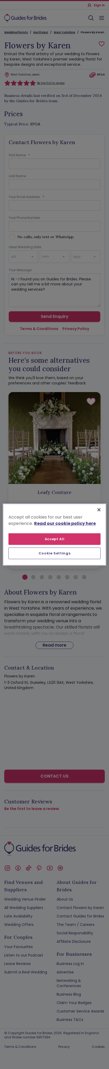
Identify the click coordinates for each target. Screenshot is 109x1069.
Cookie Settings (55, 553)
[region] (54, 534)
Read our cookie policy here (65, 523)
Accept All (55, 538)
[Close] (99, 509)
